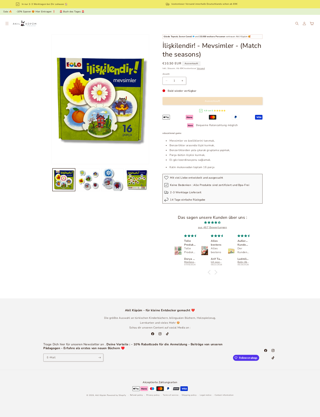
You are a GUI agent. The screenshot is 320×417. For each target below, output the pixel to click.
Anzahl (166, 74)
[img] (212, 222)
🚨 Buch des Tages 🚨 (72, 11)
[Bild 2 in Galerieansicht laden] (88, 179)
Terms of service (170, 395)
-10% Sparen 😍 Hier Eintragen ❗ (35, 11)
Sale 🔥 (7, 11)
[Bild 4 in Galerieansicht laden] (136, 179)
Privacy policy (153, 395)
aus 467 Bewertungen (212, 227)
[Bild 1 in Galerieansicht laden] (63, 179)
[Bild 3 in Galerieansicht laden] (112, 179)
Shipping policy (189, 395)
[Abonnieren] (99, 357)
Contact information (224, 395)
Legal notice (205, 395)
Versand (201, 68)
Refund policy (136, 395)
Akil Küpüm (100, 395)
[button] (7, 23)
